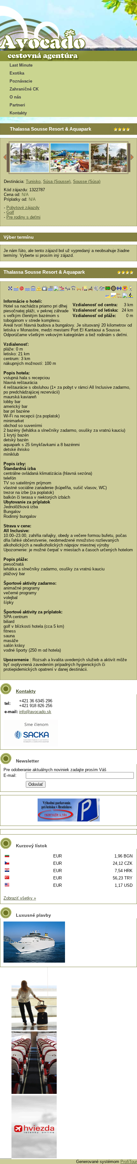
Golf (10, 212)
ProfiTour (128, 1161)
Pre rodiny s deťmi (23, 217)
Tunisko (33, 181)
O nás (15, 97)
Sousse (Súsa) (86, 181)
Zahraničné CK (24, 89)
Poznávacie (21, 81)
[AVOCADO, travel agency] (48, 40)
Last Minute (21, 65)
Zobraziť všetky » (20, 898)
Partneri (17, 105)
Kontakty (18, 113)
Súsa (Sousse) (56, 181)
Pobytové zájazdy (23, 207)
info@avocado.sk (35, 711)
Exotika (17, 73)
